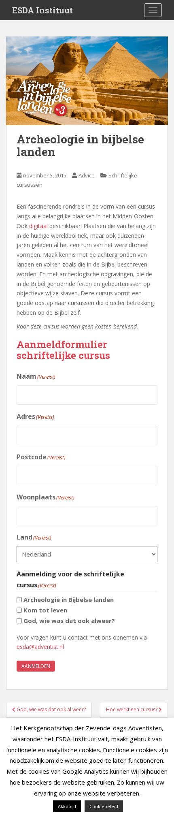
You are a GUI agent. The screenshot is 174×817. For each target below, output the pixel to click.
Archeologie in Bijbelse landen (68, 599)
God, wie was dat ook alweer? (69, 620)
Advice (87, 175)
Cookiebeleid (103, 806)
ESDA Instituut (42, 10)
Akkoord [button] (67, 806)
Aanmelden (35, 666)
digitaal (38, 226)
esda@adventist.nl (40, 647)
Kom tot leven (45, 610)
